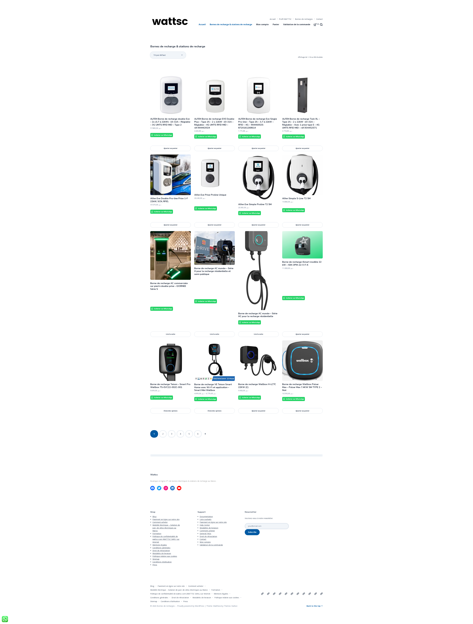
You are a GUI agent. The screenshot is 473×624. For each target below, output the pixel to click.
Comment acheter (160, 522)
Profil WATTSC (285, 19)
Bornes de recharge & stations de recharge (231, 24)
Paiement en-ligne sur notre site (165, 519)
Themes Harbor (230, 606)
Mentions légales (159, 545)
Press (154, 565)
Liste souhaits (205, 519)
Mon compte (262, 24)
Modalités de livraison (161, 553)
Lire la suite (170, 334)
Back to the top (314, 606)
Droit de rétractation (161, 550)
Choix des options (170, 411)
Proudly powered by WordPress (190, 606)
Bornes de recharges (304, 19)
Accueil (273, 19)
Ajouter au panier (170, 148)
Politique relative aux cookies (164, 556)
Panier (276, 24)
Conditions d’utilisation (162, 562)
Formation (156, 533)
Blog (154, 516)
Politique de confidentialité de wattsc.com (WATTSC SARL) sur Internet (165, 539)
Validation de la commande (296, 24)
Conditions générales (161, 548)
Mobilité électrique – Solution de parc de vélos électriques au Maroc (166, 528)
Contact (319, 19)
